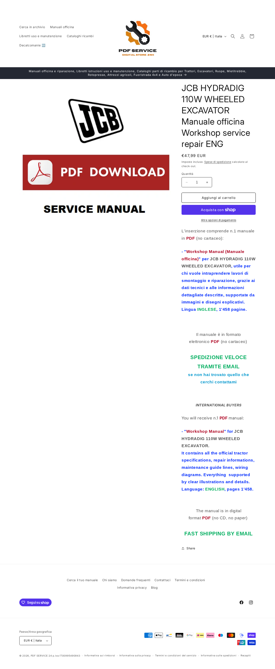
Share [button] (190, 548)
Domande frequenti (135, 580)
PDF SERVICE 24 (41, 655)
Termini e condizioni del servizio (176, 655)
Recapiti (246, 655)
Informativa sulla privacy (135, 655)
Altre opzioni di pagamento (218, 220)
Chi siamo (109, 580)
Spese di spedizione (217, 161)
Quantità (187, 173)
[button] (233, 36)
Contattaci (162, 580)
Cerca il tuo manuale (82, 580)
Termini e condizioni (190, 580)
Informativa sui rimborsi (99, 655)
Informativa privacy (132, 587)
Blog (154, 587)
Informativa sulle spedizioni (219, 655)
